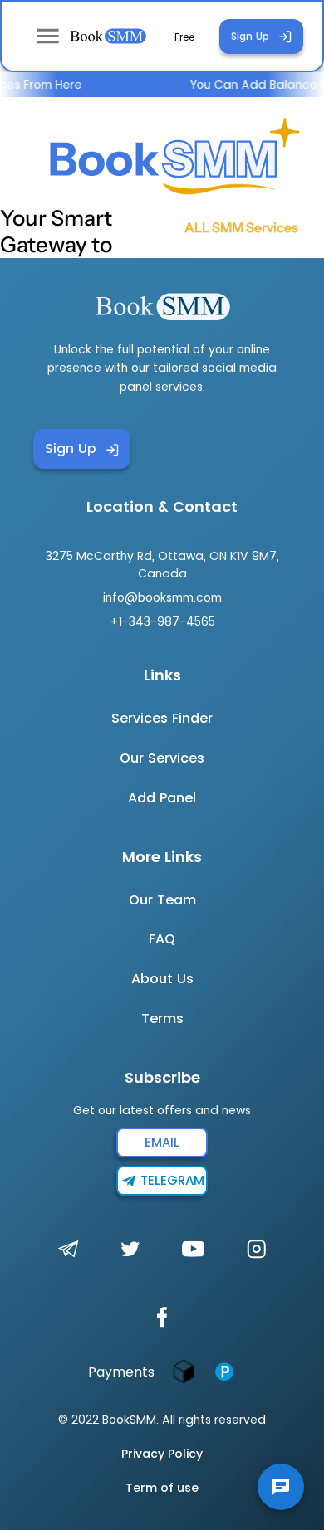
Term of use (162, 1487)
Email (162, 1142)
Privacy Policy (162, 1453)
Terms (162, 1018)
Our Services (162, 757)
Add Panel (162, 797)
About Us (162, 978)
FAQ (162, 938)
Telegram (172, 1180)
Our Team (162, 899)
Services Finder (162, 718)
